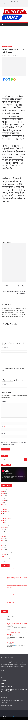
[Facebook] (4, 79)
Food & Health (4, 516)
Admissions (3, 489)
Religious (3, 540)
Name (3, 420)
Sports (2, 545)
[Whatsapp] (12, 79)
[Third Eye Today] (2, 24)
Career (2, 498)
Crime (2, 502)
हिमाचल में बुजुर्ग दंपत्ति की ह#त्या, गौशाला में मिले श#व (13, 344)
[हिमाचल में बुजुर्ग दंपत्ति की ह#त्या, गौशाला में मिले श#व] (14, 328)
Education (3, 507)
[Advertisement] (14, 66)
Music (2, 531)
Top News (3, 554)
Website (3, 433)
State (2, 547)
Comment (4, 401)
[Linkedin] (9, 79)
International (4, 525)
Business (3, 495)
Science (2, 543)
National (3, 534)
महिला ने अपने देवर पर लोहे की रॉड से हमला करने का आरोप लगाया (12, 381)
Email (3, 426)
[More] (14, 79)
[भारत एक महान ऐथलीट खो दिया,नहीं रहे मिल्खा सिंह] (14, 353)
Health (2, 520)
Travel (2, 556)
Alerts (2, 491)
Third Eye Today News (7, 46)
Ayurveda (3, 493)
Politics (2, 538)
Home (2, 683)
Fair (2, 513)
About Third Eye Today (6, 674)
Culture (2, 504)
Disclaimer (3, 680)
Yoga (2, 561)
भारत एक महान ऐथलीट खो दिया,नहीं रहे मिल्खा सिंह (13, 369)
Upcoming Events (5, 558)
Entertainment (4, 509)
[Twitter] (6, 79)
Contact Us (3, 677)
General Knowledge (5, 518)
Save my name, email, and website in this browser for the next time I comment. (13, 443)
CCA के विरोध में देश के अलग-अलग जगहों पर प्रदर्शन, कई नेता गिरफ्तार (15, 287)
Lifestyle (3, 529)
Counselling (3, 500)
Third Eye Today (16, 55)
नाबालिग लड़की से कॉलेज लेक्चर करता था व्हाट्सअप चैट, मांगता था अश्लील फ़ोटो (14, 292)
